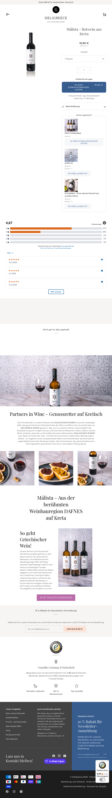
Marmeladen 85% (13, 726)
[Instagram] (59, 756)
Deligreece (77, 777)
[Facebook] (53, 756)
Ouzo (8, 730)
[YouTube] (64, 756)
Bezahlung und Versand (73, 781)
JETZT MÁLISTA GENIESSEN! (56, 597)
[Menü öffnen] (10, 14)
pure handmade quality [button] (49, 709)
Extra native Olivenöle (15, 713)
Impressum (94, 777)
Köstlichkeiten (12, 717)
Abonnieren (75, 629)
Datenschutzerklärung (74, 786)
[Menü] (107, 762)
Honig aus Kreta (13, 735)
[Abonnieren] (103, 754)
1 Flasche (69, 59)
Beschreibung (72, 106)
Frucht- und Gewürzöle (16, 722)
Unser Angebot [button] (13, 709)
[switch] (102, 779)
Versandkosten (93, 96)
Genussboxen (12, 739)
